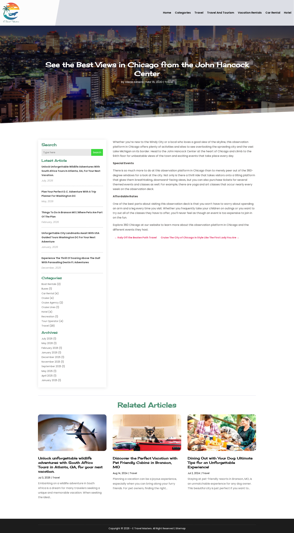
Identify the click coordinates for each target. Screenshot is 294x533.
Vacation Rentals (250, 13)
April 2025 (47, 375)
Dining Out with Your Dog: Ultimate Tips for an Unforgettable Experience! (220, 462)
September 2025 (51, 366)
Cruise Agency (50, 302)
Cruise (45, 298)
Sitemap (181, 528)
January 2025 (49, 380)
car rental (272, 13)
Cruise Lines (48, 307)
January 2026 (50, 352)
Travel (198, 13)
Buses (45, 288)
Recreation (48, 316)
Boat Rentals (49, 284)
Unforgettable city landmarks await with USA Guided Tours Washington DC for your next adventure (70, 237)
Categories (183, 13)
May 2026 (47, 343)
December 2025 (51, 357)
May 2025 (47, 371)
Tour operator (50, 321)
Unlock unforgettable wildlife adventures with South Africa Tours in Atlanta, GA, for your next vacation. (71, 171)
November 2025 (51, 361)
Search (97, 152)
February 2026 (50, 348)
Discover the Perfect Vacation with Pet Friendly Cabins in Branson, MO (145, 462)
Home (167, 13)
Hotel (287, 13)
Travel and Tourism (220, 13)
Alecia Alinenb (134, 82)
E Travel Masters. (142, 528)
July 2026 (47, 338)
